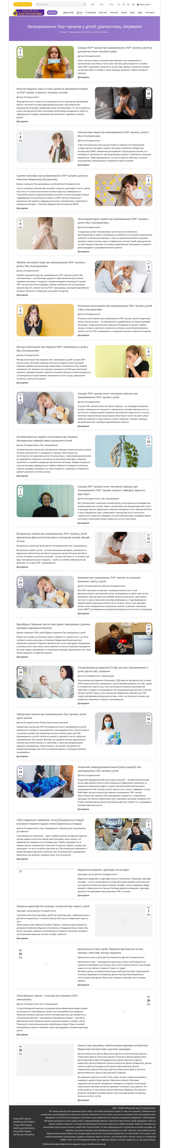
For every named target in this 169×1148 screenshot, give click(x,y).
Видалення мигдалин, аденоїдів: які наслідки (103, 869)
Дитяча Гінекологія (117, 1056)
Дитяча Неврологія (116, 1063)
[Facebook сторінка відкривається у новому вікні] (119, 4)
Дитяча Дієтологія (86, 1060)
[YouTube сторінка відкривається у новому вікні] (128, 4)
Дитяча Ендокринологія (106, 1060)
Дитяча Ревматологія (119, 1069)
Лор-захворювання (49, 445)
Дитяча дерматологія (136, 1056)
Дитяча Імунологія (126, 1060)
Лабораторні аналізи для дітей (54, 722)
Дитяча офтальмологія (121, 1066)
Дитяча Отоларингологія (89, 56)
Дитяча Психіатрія (100, 1069)
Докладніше (83, 77)
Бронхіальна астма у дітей (90, 957)
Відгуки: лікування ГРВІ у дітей (31, 632)
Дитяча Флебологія (86, 1072)
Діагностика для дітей (106, 1072)
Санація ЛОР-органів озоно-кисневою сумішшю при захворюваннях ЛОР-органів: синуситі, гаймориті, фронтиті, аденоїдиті (112, 490)
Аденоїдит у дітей (86, 874)
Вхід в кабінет (145, 4)
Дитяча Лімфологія (98, 1063)
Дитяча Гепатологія (99, 1056)
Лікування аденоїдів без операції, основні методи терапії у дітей (53, 906)
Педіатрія (121, 1072)
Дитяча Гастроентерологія (90, 586)
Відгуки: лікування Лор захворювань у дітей (37, 184)
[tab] (97, 1144)
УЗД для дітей (107, 676)
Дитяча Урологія (137, 1069)
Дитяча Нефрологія (135, 1063)
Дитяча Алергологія (112, 957)
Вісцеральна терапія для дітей (31, 545)
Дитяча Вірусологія (105, 1053)
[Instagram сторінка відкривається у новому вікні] (123, 4)
